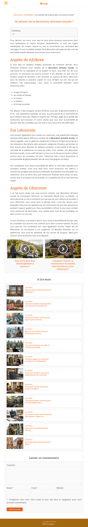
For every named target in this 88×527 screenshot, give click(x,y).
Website (59, 488)
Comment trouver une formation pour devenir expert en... (38, 415)
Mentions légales (48, 524)
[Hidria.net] (44, 2)
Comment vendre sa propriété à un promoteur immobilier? (38, 305)
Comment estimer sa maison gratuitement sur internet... (37, 374)
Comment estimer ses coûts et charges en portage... (37, 346)
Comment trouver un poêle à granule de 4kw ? (36, 388)
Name (10, 488)
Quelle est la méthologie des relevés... (36, 429)
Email (35, 488)
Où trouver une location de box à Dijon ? (38, 443)
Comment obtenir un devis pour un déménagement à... (38, 401)
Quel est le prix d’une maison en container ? (38, 291)
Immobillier (28, 15)
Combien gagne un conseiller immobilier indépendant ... (37, 360)
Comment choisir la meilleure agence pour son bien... (37, 318)
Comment (11, 465)
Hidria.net (17, 15)
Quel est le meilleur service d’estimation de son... (36, 332)
